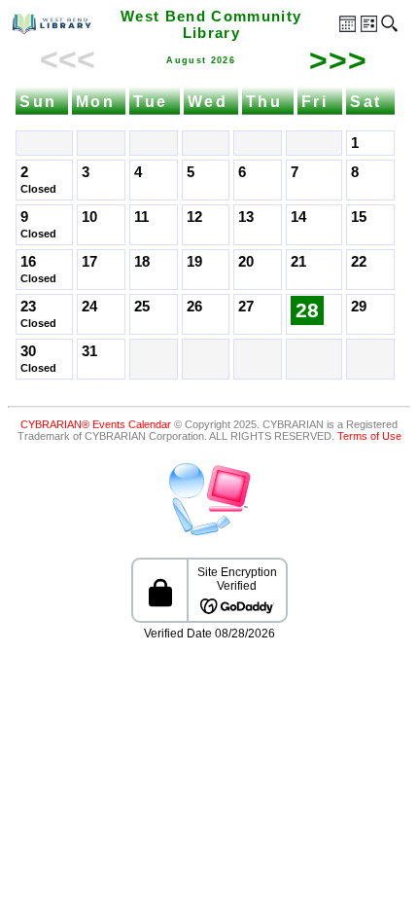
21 (298, 262)
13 (246, 217)
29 (358, 306)
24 (89, 306)
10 (89, 217)
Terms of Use (369, 436)
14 (298, 217)
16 (28, 262)
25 (142, 306)
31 (89, 351)
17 (89, 262)
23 (28, 306)
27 (246, 306)
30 (28, 351)
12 (194, 217)
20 (246, 262)
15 (358, 217)
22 (358, 262)
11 (141, 217)
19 (194, 262)
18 (142, 262)
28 (307, 310)
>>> (338, 60)
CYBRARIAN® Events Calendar (95, 424)
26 (194, 306)
